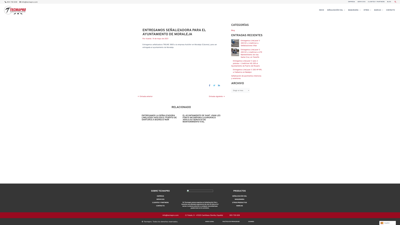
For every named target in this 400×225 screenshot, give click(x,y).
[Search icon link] (395, 2)
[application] (344, 10)
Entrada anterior (145, 96)
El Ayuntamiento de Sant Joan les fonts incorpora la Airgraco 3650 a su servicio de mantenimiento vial (201, 118)
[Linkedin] (219, 85)
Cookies (251, 221)
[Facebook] (210, 85)
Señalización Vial (239, 196)
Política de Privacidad (231, 221)
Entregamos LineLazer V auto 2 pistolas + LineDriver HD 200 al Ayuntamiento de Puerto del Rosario (245, 63)
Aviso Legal (209, 221)
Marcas (239, 206)
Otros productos (239, 202)
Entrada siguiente (217, 96)
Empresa (160, 196)
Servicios (160, 199)
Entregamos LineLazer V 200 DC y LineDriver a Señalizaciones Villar (250, 43)
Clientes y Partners (160, 202)
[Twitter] (214, 85)
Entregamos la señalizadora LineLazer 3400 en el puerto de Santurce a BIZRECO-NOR (159, 117)
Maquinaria (239, 199)
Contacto (160, 206)
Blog (233, 30)
